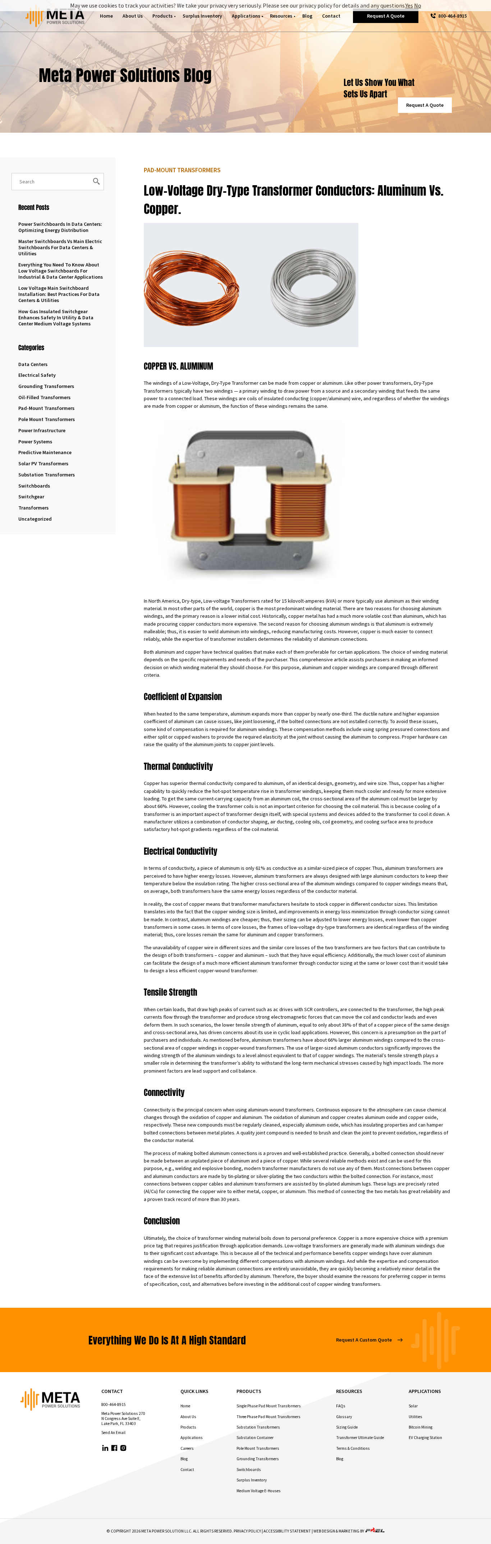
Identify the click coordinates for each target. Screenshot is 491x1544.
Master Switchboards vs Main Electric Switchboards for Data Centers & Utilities (60, 247)
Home (106, 16)
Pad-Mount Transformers (46, 408)
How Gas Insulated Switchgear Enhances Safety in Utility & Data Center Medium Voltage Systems (55, 317)
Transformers (33, 507)
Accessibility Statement (287, 1531)
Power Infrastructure (41, 430)
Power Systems (35, 441)
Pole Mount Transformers (46, 419)
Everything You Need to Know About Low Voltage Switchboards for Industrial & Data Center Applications (60, 270)
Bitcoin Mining (420, 1427)
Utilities (415, 1416)
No (417, 5)
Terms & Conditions (353, 1448)
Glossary (344, 1416)
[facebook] (114, 1448)
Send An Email (113, 1432)
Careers (187, 1448)
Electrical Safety (37, 375)
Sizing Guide (347, 1427)
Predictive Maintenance (45, 452)
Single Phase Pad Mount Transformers (269, 1405)
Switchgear (31, 496)
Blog (307, 16)
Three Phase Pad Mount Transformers (268, 1416)
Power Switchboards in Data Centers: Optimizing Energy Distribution (60, 227)
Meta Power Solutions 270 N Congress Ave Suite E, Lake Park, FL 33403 (123, 1418)
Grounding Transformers (46, 386)
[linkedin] (105, 1448)
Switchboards (34, 486)
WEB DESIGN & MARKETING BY (339, 1531)
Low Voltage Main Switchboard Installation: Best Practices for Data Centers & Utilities (59, 294)
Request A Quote (385, 16)
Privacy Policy (247, 1531)
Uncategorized (35, 519)
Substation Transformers (46, 474)
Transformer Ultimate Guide (360, 1437)
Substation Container (255, 1437)
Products (162, 16)
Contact (331, 16)
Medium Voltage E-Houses (259, 1490)
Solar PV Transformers (43, 463)
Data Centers (32, 364)
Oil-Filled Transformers (44, 397)
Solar (413, 1405)
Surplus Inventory (202, 16)
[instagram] (123, 1448)
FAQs (340, 1405)
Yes (409, 5)
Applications (246, 16)
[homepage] (55, 16)
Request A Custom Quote (364, 1340)
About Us (133, 16)
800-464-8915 (452, 16)
